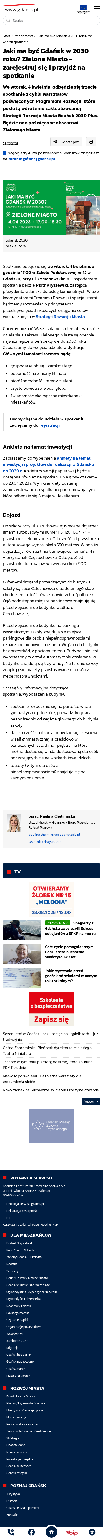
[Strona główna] (11, 1533)
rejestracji (50, 425)
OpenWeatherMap (45, 1224)
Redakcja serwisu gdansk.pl (25, 1204)
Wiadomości (24, 35)
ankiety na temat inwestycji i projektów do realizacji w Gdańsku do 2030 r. (48, 464)
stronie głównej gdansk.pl (32, 159)
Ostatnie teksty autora (45, 841)
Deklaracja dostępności (22, 1210)
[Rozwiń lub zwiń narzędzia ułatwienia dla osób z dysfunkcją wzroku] (92, 1533)
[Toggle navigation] (97, 9)
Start (6, 35)
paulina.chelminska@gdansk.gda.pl (54, 834)
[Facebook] (31, 1533)
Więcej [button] (89, 1101)
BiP (8, 1217)
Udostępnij (70, 142)
